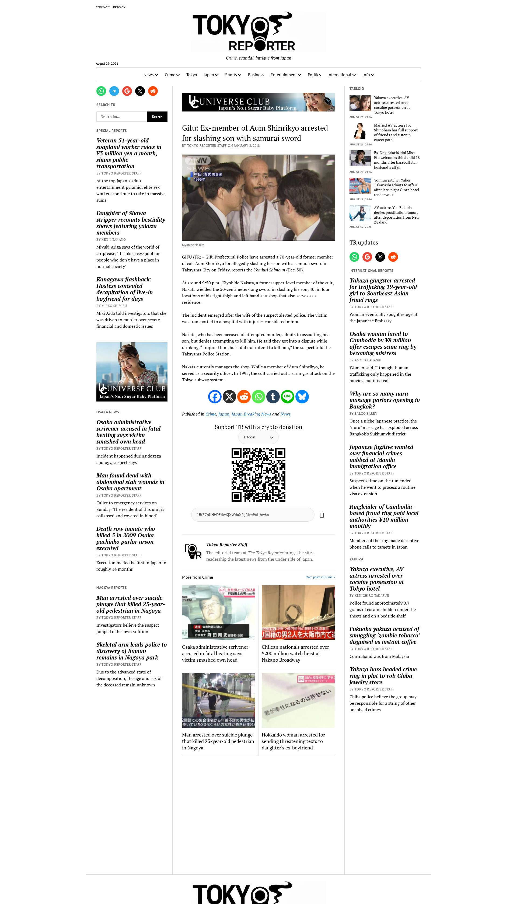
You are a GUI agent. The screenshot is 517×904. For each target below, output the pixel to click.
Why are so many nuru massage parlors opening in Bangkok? (385, 400)
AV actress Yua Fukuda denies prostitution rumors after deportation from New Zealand (396, 215)
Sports (231, 74)
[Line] (287, 396)
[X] (229, 396)
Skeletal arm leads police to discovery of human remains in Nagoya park (131, 651)
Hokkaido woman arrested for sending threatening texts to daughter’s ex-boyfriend (293, 741)
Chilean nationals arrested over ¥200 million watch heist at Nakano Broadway (295, 653)
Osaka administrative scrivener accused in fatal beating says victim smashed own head (128, 432)
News (149, 74)
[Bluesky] (302, 396)
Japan (209, 74)
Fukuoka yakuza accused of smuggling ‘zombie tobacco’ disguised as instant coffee (384, 635)
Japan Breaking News (251, 414)
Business (256, 74)
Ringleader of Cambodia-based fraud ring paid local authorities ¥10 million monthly (384, 516)
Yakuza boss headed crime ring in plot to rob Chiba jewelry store (383, 675)
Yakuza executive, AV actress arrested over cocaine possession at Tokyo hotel (392, 105)
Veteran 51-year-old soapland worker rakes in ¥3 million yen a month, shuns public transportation (128, 153)
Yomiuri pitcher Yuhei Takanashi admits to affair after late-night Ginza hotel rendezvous (396, 187)
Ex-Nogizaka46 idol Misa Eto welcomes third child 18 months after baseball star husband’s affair (397, 160)
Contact (103, 7)
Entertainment (284, 74)
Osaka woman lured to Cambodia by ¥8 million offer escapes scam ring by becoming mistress (383, 343)
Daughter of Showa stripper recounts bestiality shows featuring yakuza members (130, 223)
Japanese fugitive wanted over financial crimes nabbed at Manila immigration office (381, 456)
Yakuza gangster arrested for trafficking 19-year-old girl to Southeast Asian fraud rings (383, 290)
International (339, 74)
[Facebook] (215, 396)
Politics (314, 74)
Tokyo (191, 74)
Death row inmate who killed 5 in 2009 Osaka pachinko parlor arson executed (125, 538)
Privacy (119, 7)
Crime (170, 74)
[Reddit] (244, 396)
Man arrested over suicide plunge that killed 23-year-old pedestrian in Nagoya (130, 604)
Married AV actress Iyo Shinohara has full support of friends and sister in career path (396, 132)
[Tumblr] (273, 396)
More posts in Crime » (320, 577)
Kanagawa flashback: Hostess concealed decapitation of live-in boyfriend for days (124, 289)
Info (366, 74)
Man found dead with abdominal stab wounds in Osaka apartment (130, 481)
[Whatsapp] (258, 396)
